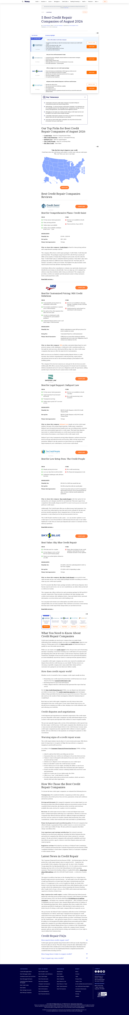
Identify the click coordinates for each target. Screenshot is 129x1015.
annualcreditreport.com (62, 680)
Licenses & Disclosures (80, 988)
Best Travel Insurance (62, 986)
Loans (49, 1)
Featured (90, 1)
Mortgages (56, 1)
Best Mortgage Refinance (26, 979)
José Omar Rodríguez (58, 25)
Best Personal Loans (43, 979)
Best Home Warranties (44, 991)
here (81, 1011)
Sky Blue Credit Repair (67, 577)
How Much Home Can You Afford (27, 976)
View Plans (64, 187)
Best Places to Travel (62, 983)
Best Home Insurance (44, 986)
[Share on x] (98, 971)
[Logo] (27, 1)
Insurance (43, 1)
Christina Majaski (46, 25)
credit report (61, 649)
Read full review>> (47, 279)
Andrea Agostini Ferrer (73, 25)
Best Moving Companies (26, 992)
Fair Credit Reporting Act (54, 690)
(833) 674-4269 (91, 42)
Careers (77, 996)
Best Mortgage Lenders (25, 974)
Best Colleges (60, 976)
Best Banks (23, 987)
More (96, 1)
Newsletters (60, 971)
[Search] (23, 1)
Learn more (66, 7)
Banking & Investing (74, 1)
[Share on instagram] (101, 971)
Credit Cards (64, 1)
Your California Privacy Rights (82, 986)
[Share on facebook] (96, 971)
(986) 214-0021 (91, 84)
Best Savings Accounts (25, 990)
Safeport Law (48, 139)
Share (85, 12)
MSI (61, 345)
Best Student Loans (43, 971)
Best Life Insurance (43, 988)
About (76, 971)
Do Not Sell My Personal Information (83, 983)
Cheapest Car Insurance (44, 983)
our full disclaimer (80, 1007)
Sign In (105, 1)
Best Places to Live (61, 981)
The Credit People (65, 499)
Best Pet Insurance (61, 988)
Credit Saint (64, 247)
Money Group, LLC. (58, 1003)
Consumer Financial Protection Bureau (63, 748)
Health (83, 1)
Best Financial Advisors (44, 993)
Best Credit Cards (24, 985)
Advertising (78, 991)
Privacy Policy (78, 979)
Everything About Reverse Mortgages (26, 982)
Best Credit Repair (43, 976)
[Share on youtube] (104, 971)
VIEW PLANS (91, 46)
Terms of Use (78, 981)
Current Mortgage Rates (26, 971)
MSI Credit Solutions (50, 137)
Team (76, 976)
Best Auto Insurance (43, 981)
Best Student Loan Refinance (46, 974)
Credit (36, 1)
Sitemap (77, 993)
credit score (75, 642)
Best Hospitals (60, 979)
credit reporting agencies (67, 692)
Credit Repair (49, 12)
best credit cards (66, 644)
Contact (77, 974)
